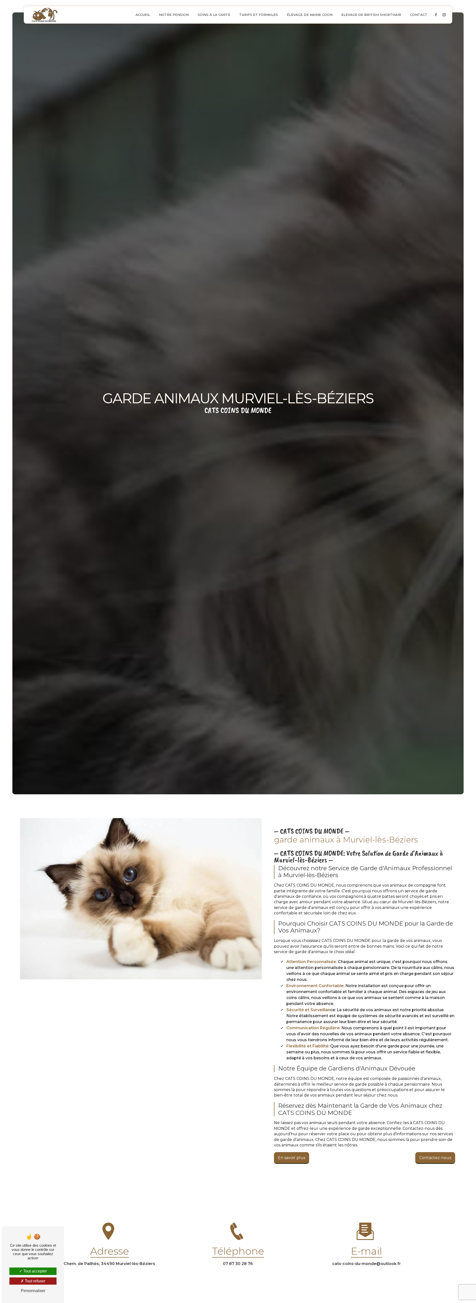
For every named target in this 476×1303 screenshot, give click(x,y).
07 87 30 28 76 (238, 1263)
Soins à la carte (214, 15)
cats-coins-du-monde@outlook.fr (366, 1263)
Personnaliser (33, 1291)
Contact (418, 15)
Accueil (143, 15)
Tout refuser (34, 1281)
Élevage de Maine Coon (309, 15)
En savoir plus (291, 1157)
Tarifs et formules (258, 15)
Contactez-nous (435, 1157)
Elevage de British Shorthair (371, 15)
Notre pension (174, 15)
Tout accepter (34, 1271)
